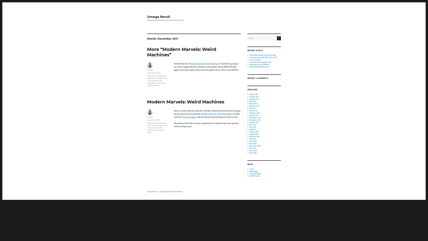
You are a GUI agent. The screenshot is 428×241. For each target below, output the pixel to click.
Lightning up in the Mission (259, 64)
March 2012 (253, 111)
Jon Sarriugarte (190, 117)
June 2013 (252, 101)
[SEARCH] (279, 38)
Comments (255, 174)
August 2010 (253, 134)
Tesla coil (150, 85)
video (156, 85)
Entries (253, 171)
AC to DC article (255, 60)
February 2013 (254, 106)
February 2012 (254, 113)
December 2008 (255, 146)
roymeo (150, 70)
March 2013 (253, 104)
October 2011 (253, 122)
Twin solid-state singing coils (260, 62)
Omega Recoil (158, 17)
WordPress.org (254, 176)
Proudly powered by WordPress (171, 192)
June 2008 (253, 151)
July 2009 (252, 139)
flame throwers (152, 76)
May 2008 (253, 153)
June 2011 (252, 125)
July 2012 (252, 108)
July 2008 (252, 148)
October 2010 (254, 132)
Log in (251, 169)
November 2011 (254, 120)
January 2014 (254, 99)
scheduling (161, 83)
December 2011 (254, 118)
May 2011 (252, 127)
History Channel (157, 78)
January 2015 (254, 97)
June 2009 (253, 141)
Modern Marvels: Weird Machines (204, 64)
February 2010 (254, 136)
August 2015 (253, 94)
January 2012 (254, 115)
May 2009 (253, 143)
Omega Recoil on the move (259, 67)
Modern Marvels (156, 81)
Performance (152, 83)
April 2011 (252, 129)
